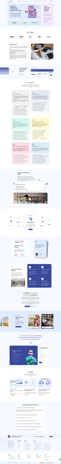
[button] (36, 241)
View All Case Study (18, 326)
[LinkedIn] (14, 450)
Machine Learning (46, 444)
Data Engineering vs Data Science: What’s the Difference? (44, 390)
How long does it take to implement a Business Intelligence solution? (26, 429)
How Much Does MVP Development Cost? (16, 391)
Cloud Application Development (38, 448)
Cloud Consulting (36, 449)
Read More (11, 395)
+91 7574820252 (29, 456)
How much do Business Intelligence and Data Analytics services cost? (26, 420)
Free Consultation (27, 306)
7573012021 (47, 17)
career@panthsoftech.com (39, 457)
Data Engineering (34, 388)
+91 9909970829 (38, 456)
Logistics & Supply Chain (28, 448)
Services (24, 1)
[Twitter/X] (10, 450)
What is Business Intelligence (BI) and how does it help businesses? (26, 407)
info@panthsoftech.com (48, 19)
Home (18, 1)
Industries (31, 1)
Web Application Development (38, 444)
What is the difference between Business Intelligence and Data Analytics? (27, 414)
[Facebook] (8, 450)
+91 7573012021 (47, 459)
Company (20, 1)
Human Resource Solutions (28, 444)
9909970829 (50, 17)
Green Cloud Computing (47, 448)
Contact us (30, 229)
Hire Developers (35, 1)
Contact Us (45, 1)
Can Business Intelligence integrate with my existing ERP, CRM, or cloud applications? (28, 423)
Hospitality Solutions (27, 449)
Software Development (12, 389)
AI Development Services (37, 445)
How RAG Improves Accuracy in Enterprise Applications (29, 390)
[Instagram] (12, 450)
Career (18, 448)
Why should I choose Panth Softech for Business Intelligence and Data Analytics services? (29, 426)
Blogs (38, 1)
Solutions (27, 1)
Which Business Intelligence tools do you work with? (24, 417)
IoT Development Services (47, 449)
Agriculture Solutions (27, 445)
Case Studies (41, 1)
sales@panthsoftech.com (29, 457)
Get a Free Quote (34, 306)
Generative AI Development (47, 445)
